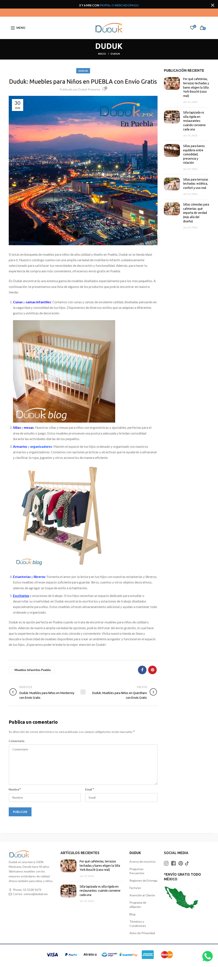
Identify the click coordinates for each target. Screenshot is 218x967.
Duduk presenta (89, 89)
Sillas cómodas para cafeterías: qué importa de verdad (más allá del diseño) (196, 213)
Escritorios (21, 596)
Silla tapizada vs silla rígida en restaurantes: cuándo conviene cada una (194, 121)
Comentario (16, 741)
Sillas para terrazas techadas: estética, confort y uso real (195, 184)
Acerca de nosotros (142, 861)
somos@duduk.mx (36, 894)
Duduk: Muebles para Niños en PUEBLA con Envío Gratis (83, 81)
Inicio (102, 53)
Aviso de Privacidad (142, 933)
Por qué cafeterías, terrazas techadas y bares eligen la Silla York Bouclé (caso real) (196, 87)
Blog (132, 914)
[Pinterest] (152, 670)
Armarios (20, 446)
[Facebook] (142, 670)
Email (89, 789)
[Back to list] (83, 692)
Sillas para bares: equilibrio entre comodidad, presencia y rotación (194, 154)
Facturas (135, 888)
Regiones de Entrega (143, 880)
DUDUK (115, 53)
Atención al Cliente (142, 895)
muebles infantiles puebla (32, 670)
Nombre (15, 789)
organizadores (41, 446)
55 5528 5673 (32, 889)
